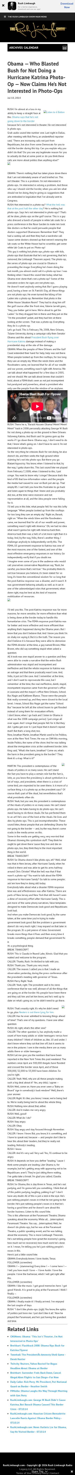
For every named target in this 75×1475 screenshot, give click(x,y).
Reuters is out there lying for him (36, 1012)
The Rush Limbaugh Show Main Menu (27, 16)
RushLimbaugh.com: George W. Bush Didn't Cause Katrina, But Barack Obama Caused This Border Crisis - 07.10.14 (38, 1404)
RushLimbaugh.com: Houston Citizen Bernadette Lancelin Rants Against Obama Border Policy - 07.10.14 (37, 1418)
